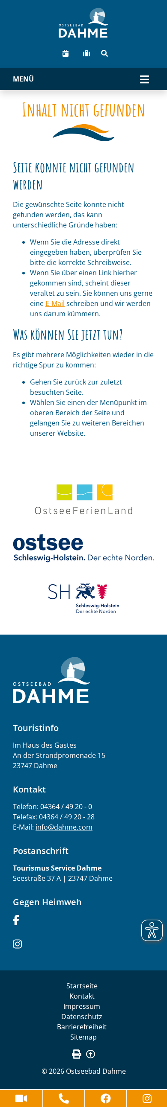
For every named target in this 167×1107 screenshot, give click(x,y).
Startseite (82, 985)
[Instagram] (17, 943)
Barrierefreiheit (82, 1026)
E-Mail (55, 303)
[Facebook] (16, 919)
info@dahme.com (64, 827)
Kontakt (82, 996)
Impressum (81, 1006)
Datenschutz (81, 1016)
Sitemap (83, 1037)
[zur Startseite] (83, 22)
